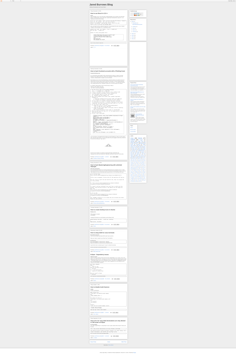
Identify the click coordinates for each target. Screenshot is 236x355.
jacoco (135, 157)
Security (131, 174)
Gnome (138, 151)
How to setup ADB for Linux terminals (102, 232)
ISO (133, 166)
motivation (142, 179)
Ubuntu (94, 226)
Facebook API (133, 151)
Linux (94, 314)
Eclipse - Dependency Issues (99, 254)
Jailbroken (131, 167)
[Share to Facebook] (117, 45)
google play (140, 178)
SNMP (145, 172)
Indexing (137, 166)
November (135, 22)
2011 (133, 38)
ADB (94, 251)
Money (142, 152)
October (134, 26)
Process (131, 171)
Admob (135, 149)
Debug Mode (142, 163)
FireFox (135, 165)
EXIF (135, 164)
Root (140, 148)
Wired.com (144, 176)
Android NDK (140, 160)
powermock (134, 158)
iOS (132, 149)
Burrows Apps (133, 129)
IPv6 (131, 152)
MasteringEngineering (100, 203)
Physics (139, 170)
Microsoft (142, 143)
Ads (138, 159)
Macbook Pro (132, 146)
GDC (141, 165)
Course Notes (133, 131)
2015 (133, 21)
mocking (139, 157)
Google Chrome (134, 148)
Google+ (142, 151)
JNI (140, 166)
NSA (137, 169)
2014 (133, 33)
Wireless (133, 177)
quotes (136, 180)
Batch (139, 161)
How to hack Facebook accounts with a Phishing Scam (107, 71)
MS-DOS (143, 167)
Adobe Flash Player (133, 159)
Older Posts (123, 341)
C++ (95, 47)
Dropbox (131, 164)
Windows (132, 142)
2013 (133, 35)
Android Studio (134, 147)
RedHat (137, 172)
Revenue (141, 172)
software (140, 180)
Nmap (143, 169)
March (134, 29)
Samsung (133, 173)
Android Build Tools (133, 160)
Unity (143, 175)
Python (140, 171)
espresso (136, 178)
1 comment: (107, 156)
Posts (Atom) (111, 345)
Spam (143, 174)
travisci (139, 181)
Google (141, 139)
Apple (140, 149)
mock (138, 179)
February (135, 31)
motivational (132, 180)
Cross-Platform (142, 162)
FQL (138, 164)
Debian (137, 163)
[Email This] (114, 45)
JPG (143, 166)
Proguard (136, 171)
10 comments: (107, 201)
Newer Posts (93, 341)
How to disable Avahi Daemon (99, 287)
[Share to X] (116, 45)
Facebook (95, 158)
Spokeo (131, 175)
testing (136, 181)
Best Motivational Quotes (137, 24)
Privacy (131, 144)
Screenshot (138, 173)
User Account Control (133, 176)
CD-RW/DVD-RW (141, 150)
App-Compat (135, 161)
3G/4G (143, 158)
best (136, 177)
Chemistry (131, 162)
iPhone (145, 178)
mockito (144, 157)
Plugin (143, 170)
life (135, 179)
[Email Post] (112, 45)
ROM (143, 171)
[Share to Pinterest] (118, 45)
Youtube (144, 148)
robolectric (139, 158)
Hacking (98, 158)
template (132, 181)
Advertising (142, 159)
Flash (138, 165)
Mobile (138, 146)
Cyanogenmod (132, 163)
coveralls (140, 177)
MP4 (140, 167)
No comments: (107, 45)
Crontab (136, 162)
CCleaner (143, 161)
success (144, 180)
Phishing (102, 158)
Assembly (140, 147)
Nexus (140, 169)
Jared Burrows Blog (101, 4)
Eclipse (94, 280)
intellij (132, 179)
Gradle (139, 145)
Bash (99, 251)
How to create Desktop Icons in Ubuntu (102, 210)
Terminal (140, 175)
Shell (140, 174)
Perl (131, 170)
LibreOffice (136, 167)
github (131, 157)
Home (108, 341)
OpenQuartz (143, 146)
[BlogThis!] (115, 45)
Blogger (134, 352)
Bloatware (144, 149)
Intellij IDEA (136, 152)
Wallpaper (139, 176)
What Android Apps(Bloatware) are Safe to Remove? (137, 93)
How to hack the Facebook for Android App (140, 115)
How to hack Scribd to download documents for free (136, 85)
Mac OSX (134, 143)
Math (139, 168)
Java (141, 142)
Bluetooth (133, 150)
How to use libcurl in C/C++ (99, 13)
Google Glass (140, 141)
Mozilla (134, 169)
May (134, 28)
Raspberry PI (132, 172)
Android (96, 251)
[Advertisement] (108, 57)
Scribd (143, 173)
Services (136, 174)
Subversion (135, 175)
